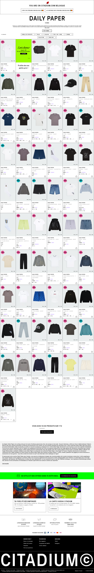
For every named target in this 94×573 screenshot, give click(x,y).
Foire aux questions (28, 547)
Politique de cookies (20, 570)
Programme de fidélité (44, 543)
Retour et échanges (28, 541)
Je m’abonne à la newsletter (68, 475)
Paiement (26, 545)
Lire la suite (5, 463)
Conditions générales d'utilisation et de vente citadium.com (52, 570)
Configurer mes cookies (10, 570)
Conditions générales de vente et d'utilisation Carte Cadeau (13, 571)
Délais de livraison (28, 543)
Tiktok (56, 541)
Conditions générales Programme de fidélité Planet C (36, 571)
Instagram (57, 543)
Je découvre (53, 508)
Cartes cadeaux (42, 545)
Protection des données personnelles (32, 570)
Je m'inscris (19, 508)
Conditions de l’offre (52, 571)
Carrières (3, 570)
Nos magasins (42, 541)
